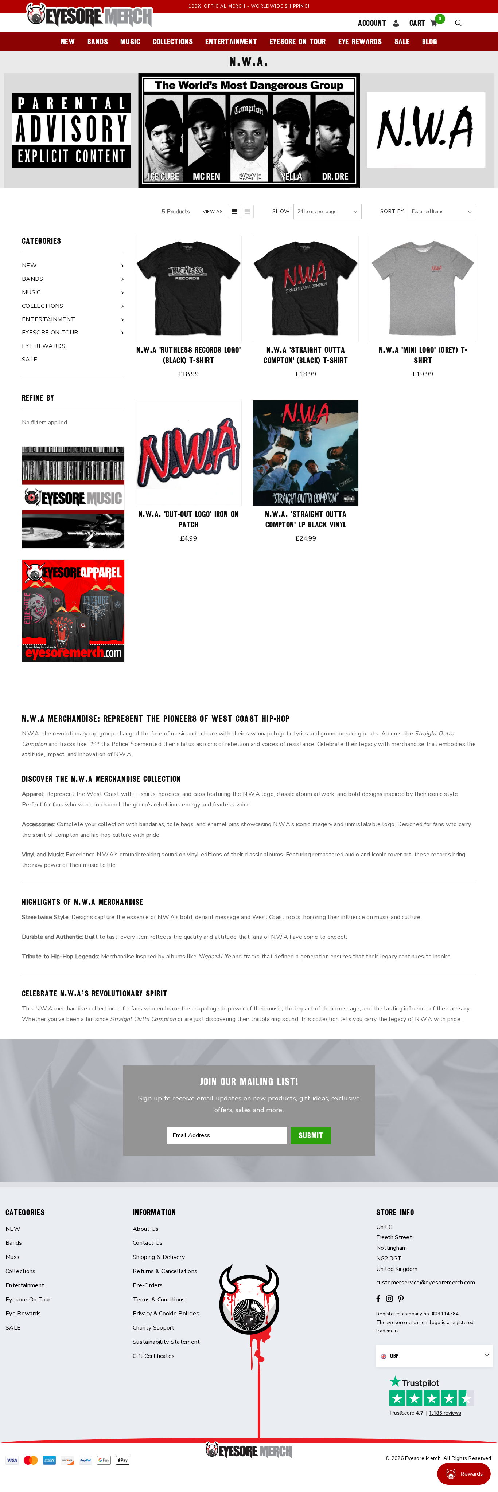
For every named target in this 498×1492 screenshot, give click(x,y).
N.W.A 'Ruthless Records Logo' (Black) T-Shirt (188, 355)
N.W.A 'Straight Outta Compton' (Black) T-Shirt (306, 355)
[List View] (247, 211)
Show (281, 211)
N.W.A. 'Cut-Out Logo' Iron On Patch (189, 519)
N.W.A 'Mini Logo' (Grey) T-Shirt (423, 355)
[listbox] (442, 211)
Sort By (392, 211)
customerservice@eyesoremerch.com (425, 1283)
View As (212, 212)
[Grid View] (234, 211)
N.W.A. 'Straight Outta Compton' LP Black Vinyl (305, 519)
